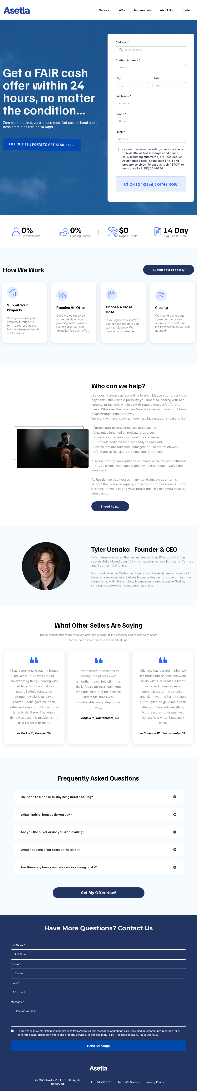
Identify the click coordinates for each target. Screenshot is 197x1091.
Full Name (123, 96)
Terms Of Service (128, 1082)
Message (17, 1001)
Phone (121, 114)
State (156, 78)
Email (120, 132)
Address (122, 42)
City (118, 78)
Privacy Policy (154, 1082)
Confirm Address (128, 60)
